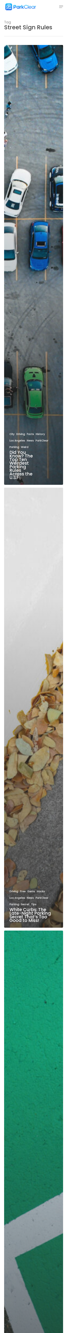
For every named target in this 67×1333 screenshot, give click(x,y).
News (30, 440)
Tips (33, 904)
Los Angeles (17, 440)
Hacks (41, 891)
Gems (31, 891)
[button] (61, 6)
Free (23, 891)
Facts (30, 434)
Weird (24, 447)
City (11, 434)
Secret (25, 904)
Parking (14, 447)
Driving (20, 434)
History (40, 434)
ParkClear (42, 440)
